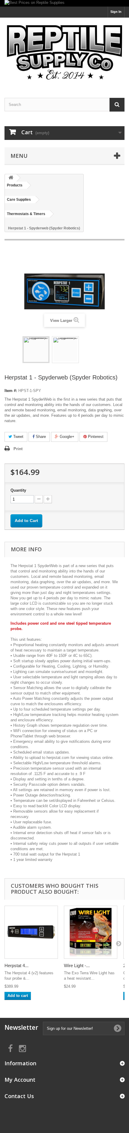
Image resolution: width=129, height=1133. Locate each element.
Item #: (10, 390)
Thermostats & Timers (26, 214)
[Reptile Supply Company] (64, 52)
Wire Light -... (77, 965)
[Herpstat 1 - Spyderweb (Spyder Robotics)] (36, 349)
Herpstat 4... (16, 965)
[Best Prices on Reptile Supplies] (64, 3)
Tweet (17, 436)
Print (18, 449)
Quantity (18, 490)
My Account (19, 1079)
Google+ (66, 436)
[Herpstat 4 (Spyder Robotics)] (31, 932)
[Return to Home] (10, 178)
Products (14, 185)
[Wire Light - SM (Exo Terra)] (90, 932)
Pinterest (95, 436)
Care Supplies (19, 199)
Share (40, 436)
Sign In (116, 11)
